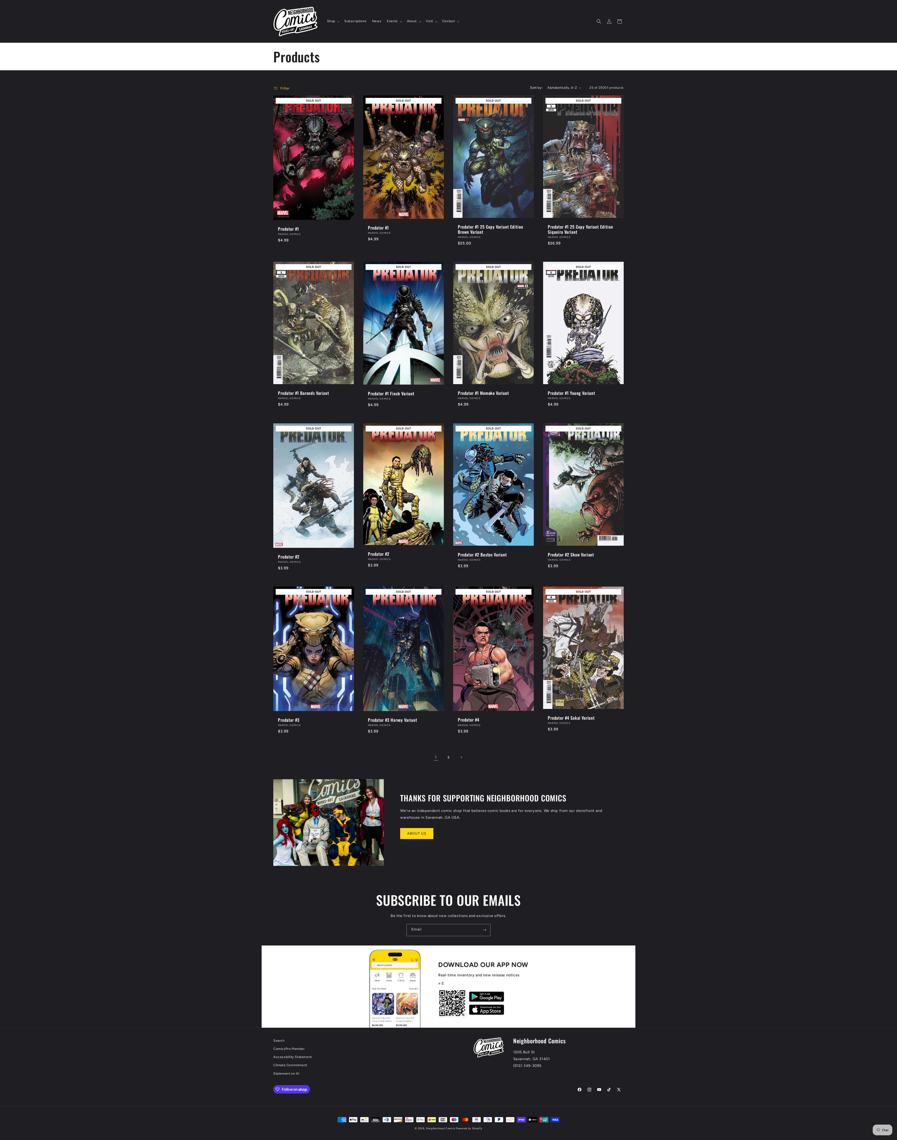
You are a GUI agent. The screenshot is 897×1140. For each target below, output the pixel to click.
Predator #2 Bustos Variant (482, 554)
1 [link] (436, 757)
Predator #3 (288, 719)
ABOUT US (416, 833)
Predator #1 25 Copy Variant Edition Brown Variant (490, 229)
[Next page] (461, 757)
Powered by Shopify (469, 1128)
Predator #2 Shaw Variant (571, 554)
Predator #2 (288, 556)
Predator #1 (288, 228)
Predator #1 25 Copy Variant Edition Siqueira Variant (580, 229)
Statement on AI (286, 1074)
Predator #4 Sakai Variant (571, 717)
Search (279, 1041)
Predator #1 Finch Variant (391, 393)
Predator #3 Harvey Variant (392, 719)
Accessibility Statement (292, 1057)
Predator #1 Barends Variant (303, 392)
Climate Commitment (290, 1065)
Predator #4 (468, 719)
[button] (333, 21)
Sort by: (536, 88)
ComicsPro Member (289, 1049)
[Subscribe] (484, 930)
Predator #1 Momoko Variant (483, 392)
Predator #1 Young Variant (571, 392)
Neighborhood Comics (440, 1128)
